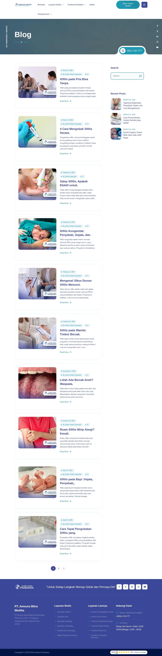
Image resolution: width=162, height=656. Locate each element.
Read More (64, 101)
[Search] (140, 76)
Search (114, 68)
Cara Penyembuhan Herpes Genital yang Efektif (132, 120)
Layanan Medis (54, 5)
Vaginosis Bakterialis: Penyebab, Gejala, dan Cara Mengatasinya (133, 105)
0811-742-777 (134, 50)
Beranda (41, 5)
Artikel (92, 5)
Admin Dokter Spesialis (73, 74)
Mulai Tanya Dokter (128, 4)
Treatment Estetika (75, 5)
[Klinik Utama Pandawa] (23, 4)
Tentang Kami (43, 14)
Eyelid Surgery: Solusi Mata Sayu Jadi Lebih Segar (132, 135)
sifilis (26, 42)
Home (17, 42)
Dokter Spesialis (70, 176)
